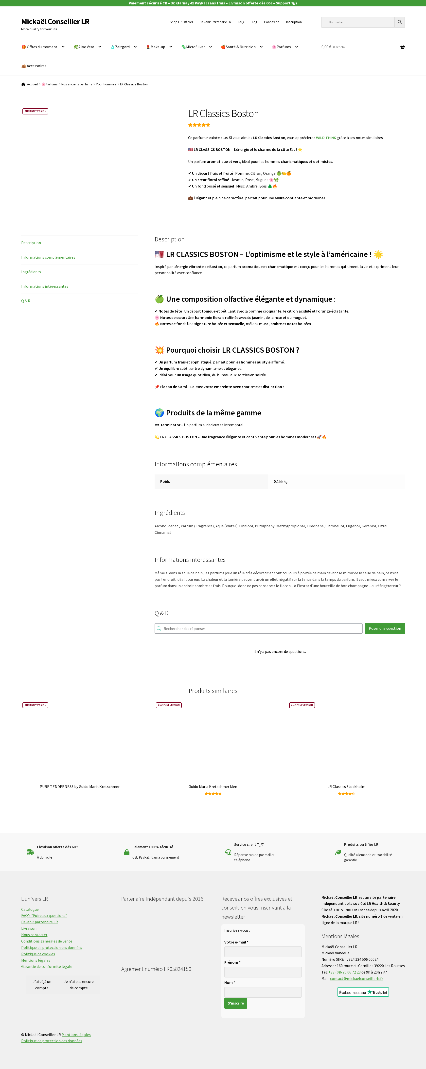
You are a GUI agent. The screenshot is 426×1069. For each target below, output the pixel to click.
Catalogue (30, 909)
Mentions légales (35, 960)
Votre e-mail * (236, 942)
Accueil (32, 84)
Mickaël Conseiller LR (55, 21)
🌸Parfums (281, 46)
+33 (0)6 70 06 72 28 (344, 972)
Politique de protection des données (51, 947)
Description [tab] (31, 242)
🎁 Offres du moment (39, 46)
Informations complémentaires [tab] (48, 257)
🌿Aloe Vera (83, 46)
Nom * (229, 982)
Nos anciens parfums (76, 84)
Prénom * (232, 962)
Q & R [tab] (25, 300)
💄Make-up (155, 46)
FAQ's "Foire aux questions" (44, 915)
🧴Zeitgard (120, 46)
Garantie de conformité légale (46, 966)
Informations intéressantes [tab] (44, 286)
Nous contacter (34, 934)
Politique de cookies (38, 953)
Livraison (28, 928)
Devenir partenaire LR (39, 921)
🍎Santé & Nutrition (238, 46)
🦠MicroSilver (193, 46)
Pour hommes (106, 84)
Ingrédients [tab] (31, 271)
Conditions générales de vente (46, 941)
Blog (254, 22)
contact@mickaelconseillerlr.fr (356, 978)
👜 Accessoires (33, 65)
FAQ (241, 22)
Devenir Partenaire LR (215, 22)
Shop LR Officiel (181, 22)
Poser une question (385, 628)
